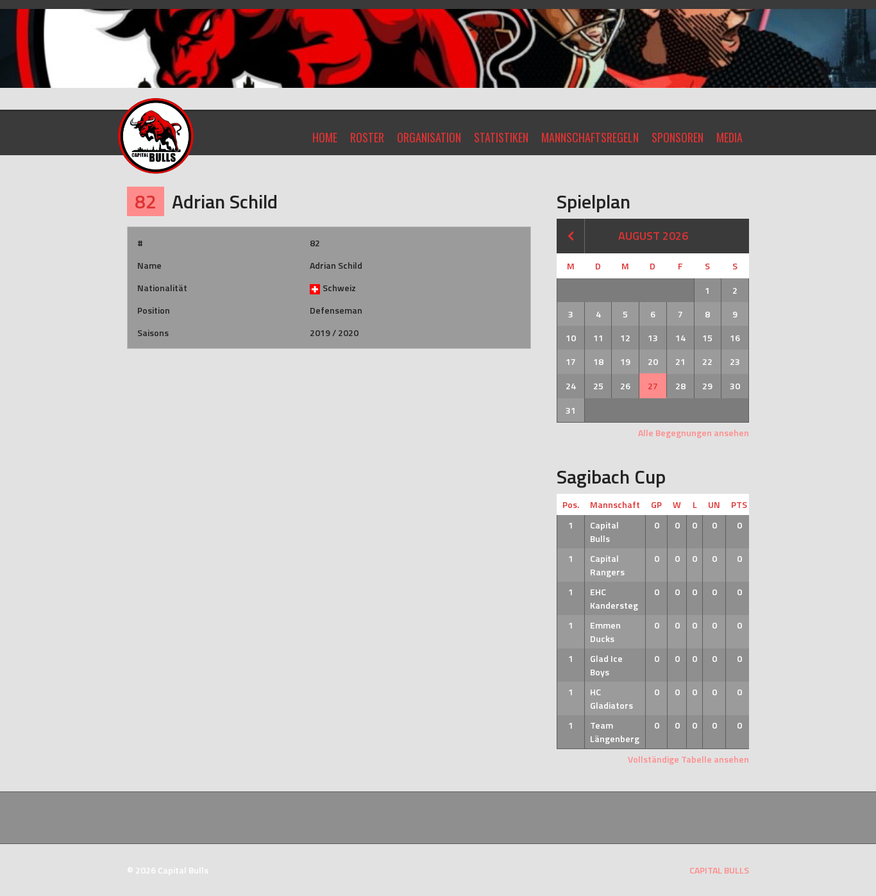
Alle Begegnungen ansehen (693, 432)
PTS (739, 504)
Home (324, 137)
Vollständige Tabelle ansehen (688, 759)
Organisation (429, 137)
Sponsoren (677, 137)
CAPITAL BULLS (719, 870)
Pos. (570, 504)
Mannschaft (615, 504)
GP (656, 504)
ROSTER (367, 137)
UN (714, 504)
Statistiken (501, 137)
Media (729, 137)
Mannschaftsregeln (590, 137)
